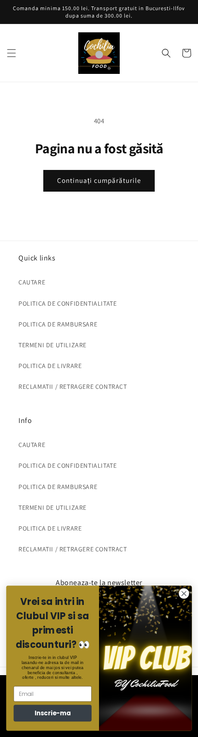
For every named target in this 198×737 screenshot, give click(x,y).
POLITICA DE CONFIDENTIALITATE (67, 303)
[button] (11, 53)
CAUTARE (31, 282)
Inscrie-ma (53, 713)
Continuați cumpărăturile (99, 180)
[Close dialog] (184, 593)
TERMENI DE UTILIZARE (52, 345)
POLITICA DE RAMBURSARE (57, 324)
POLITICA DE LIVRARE (50, 366)
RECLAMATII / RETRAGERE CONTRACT (72, 386)
